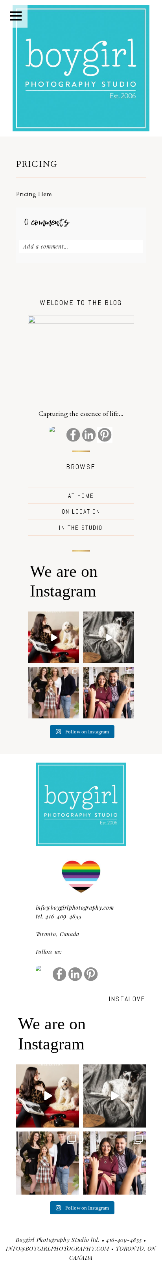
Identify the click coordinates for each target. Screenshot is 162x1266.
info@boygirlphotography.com (75, 907)
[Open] (53, 637)
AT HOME (81, 496)
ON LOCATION (81, 511)
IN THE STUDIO (81, 528)
